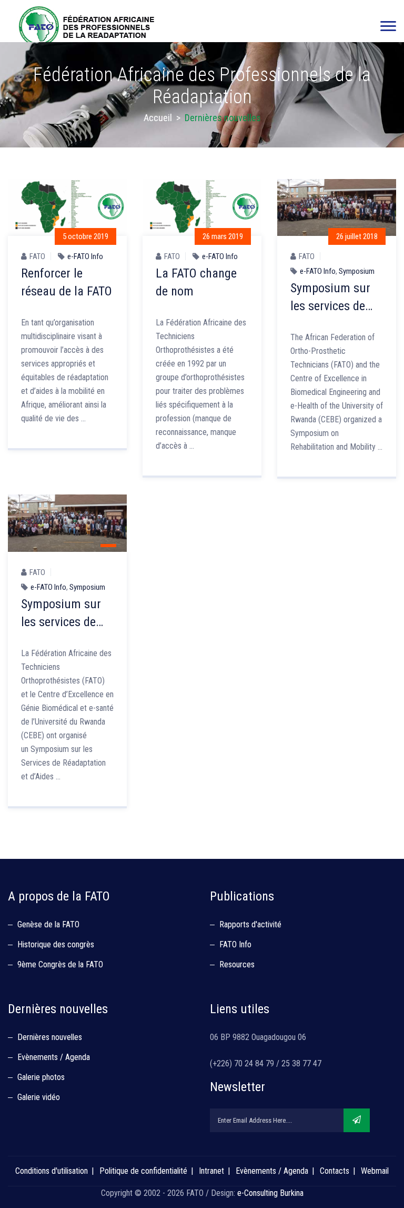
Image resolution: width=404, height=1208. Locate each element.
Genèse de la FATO (48, 924)
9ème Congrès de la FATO (60, 964)
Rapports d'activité (250, 924)
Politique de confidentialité (143, 1171)
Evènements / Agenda (53, 1057)
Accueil (158, 117)
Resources (237, 964)
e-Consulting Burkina (270, 1193)
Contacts (334, 1171)
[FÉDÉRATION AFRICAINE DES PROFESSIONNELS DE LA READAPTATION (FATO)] (87, 26)
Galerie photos (41, 1077)
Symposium (357, 271)
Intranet (211, 1171)
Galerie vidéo (38, 1097)
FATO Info (235, 944)
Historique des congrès (55, 944)
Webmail (375, 1171)
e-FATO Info (85, 256)
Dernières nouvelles (49, 1037)
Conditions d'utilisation (51, 1171)
